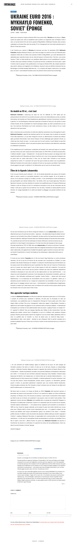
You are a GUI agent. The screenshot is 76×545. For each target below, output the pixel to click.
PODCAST (46, 4)
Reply (63, 483)
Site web (48, 512)
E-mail (30, 512)
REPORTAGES (34, 4)
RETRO (38, 4)
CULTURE (42, 4)
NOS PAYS (22, 4)
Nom (11, 512)
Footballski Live (52, 4)
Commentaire (14, 493)
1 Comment (17, 32)
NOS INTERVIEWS (28, 4)
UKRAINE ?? (13, 11)
